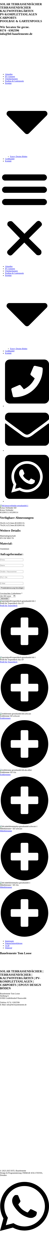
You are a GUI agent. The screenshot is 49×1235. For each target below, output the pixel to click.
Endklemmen (5, 718)
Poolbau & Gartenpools (14, 81)
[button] (24, 213)
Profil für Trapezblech (8, 605)
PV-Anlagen (10, 76)
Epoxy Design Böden (18, 156)
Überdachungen (11, 79)
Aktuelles (9, 74)
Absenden (4, 599)
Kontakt (8, 161)
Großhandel (9, 159)
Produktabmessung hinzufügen (12, 588)
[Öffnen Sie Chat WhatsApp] (24, 1234)
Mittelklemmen (6, 831)
